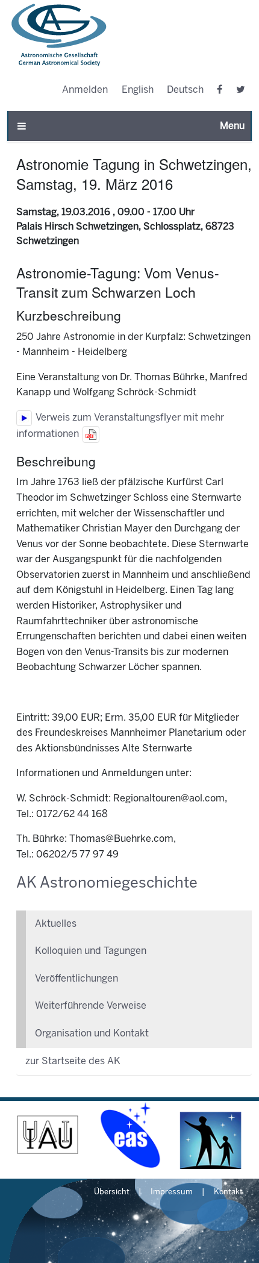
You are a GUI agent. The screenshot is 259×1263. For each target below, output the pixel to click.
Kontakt (228, 1192)
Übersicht (112, 1192)
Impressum (172, 1192)
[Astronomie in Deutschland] (211, 1135)
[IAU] (47, 1135)
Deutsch (185, 90)
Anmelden (85, 90)
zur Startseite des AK (72, 1061)
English (138, 90)
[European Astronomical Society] (129, 1135)
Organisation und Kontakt (92, 1033)
